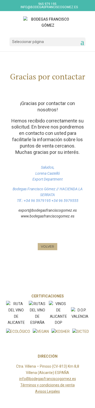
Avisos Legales (47, 391)
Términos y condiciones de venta (47, 385)
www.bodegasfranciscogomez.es (47, 216)
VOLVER (47, 246)
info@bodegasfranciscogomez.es (47, 379)
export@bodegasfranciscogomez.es (47, 210)
